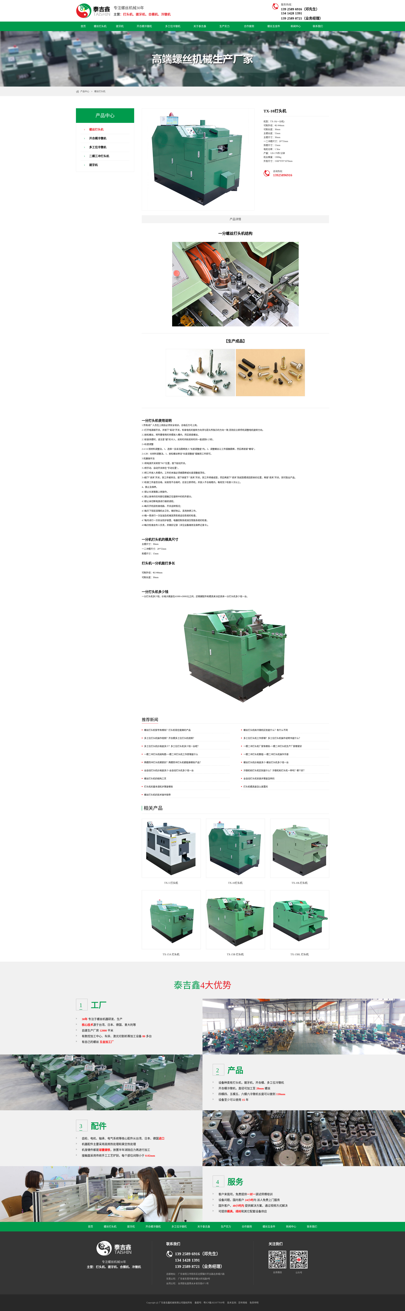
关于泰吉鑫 (199, 26)
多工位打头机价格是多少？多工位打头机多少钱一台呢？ (171, 746)
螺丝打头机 (100, 26)
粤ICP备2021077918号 (214, 1302)
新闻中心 (296, 26)
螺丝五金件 (273, 26)
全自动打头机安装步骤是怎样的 (258, 778)
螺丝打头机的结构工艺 (155, 778)
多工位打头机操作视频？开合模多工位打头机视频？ (169, 738)
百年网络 (242, 1302)
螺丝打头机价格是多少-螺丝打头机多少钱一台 (266, 762)
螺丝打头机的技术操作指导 (157, 795)
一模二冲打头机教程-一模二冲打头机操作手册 (266, 754)
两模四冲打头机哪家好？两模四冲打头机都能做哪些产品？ (173, 762)
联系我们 (318, 26)
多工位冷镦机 (172, 26)
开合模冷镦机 (144, 26)
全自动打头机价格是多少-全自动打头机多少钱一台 (169, 770)
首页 (83, 26)
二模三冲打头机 (99, 156)
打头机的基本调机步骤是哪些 (158, 786)
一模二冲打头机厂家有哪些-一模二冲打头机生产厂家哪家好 (272, 746)
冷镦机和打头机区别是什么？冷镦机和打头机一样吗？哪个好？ (274, 770)
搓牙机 (120, 26)
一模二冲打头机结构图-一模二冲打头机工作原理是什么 (171, 754)
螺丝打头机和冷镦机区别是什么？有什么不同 (265, 730)
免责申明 (254, 1302)
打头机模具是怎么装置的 (255, 786)
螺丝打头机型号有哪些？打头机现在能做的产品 (167, 730)
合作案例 (249, 26)
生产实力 (224, 26)
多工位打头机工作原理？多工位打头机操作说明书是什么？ (272, 738)
